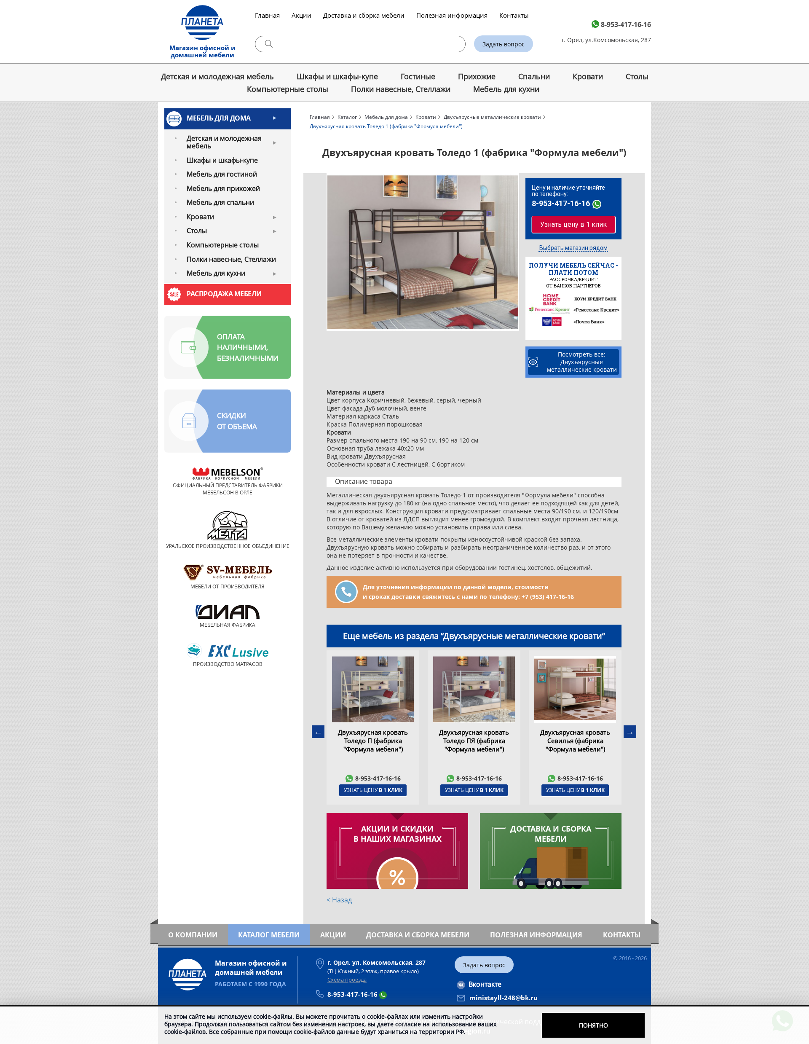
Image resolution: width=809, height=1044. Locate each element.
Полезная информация (452, 15)
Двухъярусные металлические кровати (492, 117)
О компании (192, 934)
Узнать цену (373, 790)
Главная (267, 15)
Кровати (588, 76)
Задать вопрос (503, 44)
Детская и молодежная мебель (217, 76)
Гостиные (418, 76)
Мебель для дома (219, 118)
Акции (301, 15)
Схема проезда (347, 979)
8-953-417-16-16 (626, 24)
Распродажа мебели (224, 293)
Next (630, 731)
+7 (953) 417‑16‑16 (548, 597)
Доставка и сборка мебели (363, 15)
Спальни (534, 76)
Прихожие (477, 76)
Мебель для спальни (220, 202)
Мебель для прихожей (223, 188)
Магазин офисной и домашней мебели (202, 51)
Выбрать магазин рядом (573, 247)
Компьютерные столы (287, 89)
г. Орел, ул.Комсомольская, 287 (606, 40)
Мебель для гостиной (222, 174)
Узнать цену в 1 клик (573, 224)
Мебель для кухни (506, 89)
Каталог (347, 117)
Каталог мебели (269, 934)
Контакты (514, 15)
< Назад (339, 899)
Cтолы (637, 76)
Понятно (593, 1025)
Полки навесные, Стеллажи (400, 89)
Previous (318, 731)
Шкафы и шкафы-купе (337, 76)
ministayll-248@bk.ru (503, 997)
